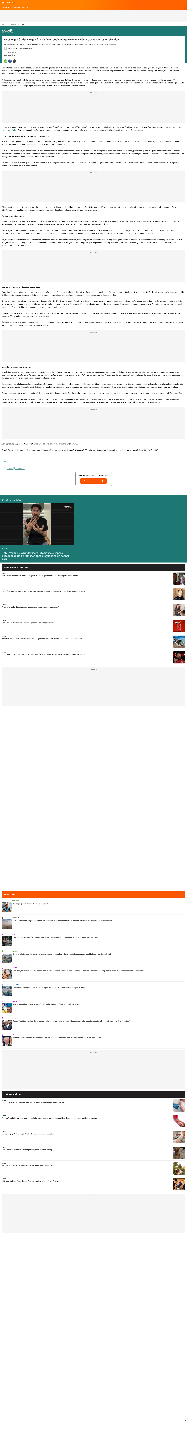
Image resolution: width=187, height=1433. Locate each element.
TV (13, 1035)
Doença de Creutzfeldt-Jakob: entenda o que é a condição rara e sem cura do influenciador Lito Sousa (43, 654)
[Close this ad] (185, 1420)
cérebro (14, 130)
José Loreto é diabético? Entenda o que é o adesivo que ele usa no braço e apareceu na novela (40, 575)
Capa (3, 24)
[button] (3, 3)
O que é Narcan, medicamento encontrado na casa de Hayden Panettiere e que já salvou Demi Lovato (43, 591)
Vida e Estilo (13, 24)
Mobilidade (16, 918)
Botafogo (15, 901)
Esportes (5, 636)
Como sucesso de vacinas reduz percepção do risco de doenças (27, 1149)
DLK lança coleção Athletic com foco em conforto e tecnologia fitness (30, 1181)
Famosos (15, 1001)
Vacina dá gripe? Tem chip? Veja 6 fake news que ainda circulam (28, 1134)
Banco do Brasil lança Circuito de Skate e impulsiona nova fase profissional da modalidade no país (42, 638)
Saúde (22, 24)
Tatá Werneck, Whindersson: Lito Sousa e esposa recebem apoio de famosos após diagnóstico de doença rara (35, 555)
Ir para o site (11, 3)
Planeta (15, 951)
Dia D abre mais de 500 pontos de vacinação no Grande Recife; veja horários (33, 1102)
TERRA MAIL (5, 8)
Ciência (14, 968)
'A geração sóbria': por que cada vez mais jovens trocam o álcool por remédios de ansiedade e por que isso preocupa (49, 1118)
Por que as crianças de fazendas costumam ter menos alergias (27, 1165)
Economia (16, 984)
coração (5, 130)
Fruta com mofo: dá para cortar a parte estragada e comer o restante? (30, 607)
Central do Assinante (20, 8)
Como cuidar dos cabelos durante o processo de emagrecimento (28, 623)
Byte (13, 934)
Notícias (5, 549)
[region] (93, 1428)
